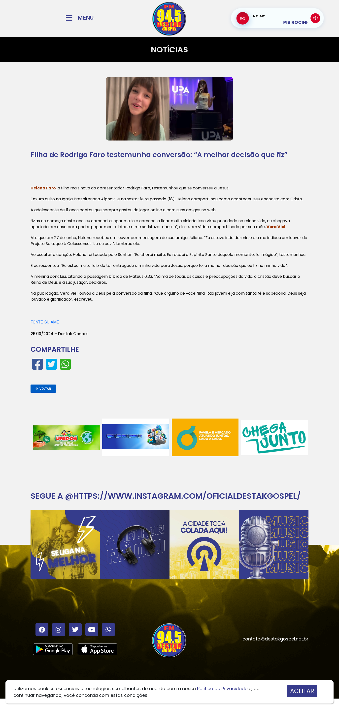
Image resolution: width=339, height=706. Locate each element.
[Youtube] (91, 629)
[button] (43, 389)
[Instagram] (58, 629)
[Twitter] (75, 629)
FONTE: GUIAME (45, 322)
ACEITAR (302, 691)
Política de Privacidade (222, 688)
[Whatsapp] (108, 629)
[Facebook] (41, 629)
